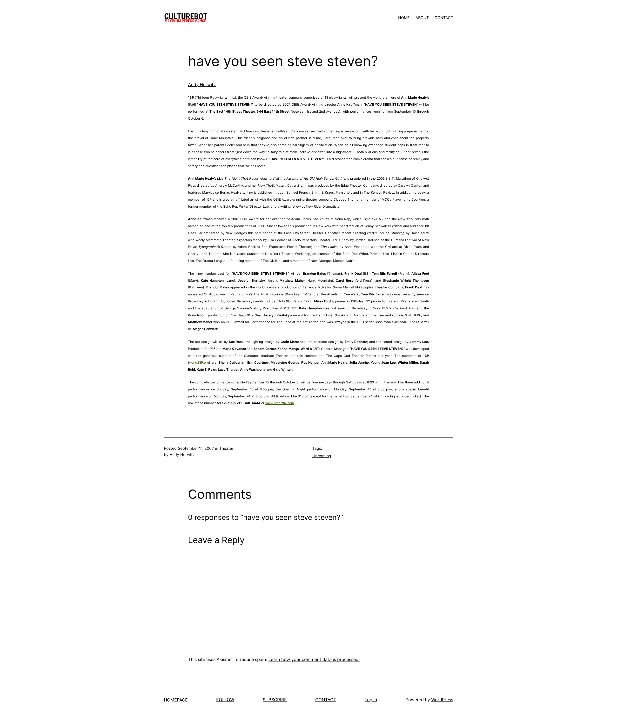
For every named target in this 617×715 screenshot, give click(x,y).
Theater (226, 448)
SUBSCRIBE (275, 699)
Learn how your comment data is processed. (314, 659)
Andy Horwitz (202, 84)
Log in (371, 699)
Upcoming (321, 455)
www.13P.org (199, 362)
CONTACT (325, 699)
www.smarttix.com (279, 403)
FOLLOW (225, 699)
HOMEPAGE (176, 699)
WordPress (442, 699)
